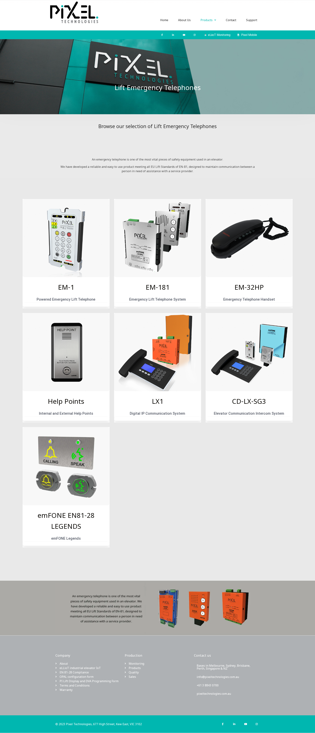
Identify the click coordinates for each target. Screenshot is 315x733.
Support (251, 20)
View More (66, 304)
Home (164, 20)
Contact (231, 20)
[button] (208, 20)
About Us (184, 20)
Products (207, 20)
